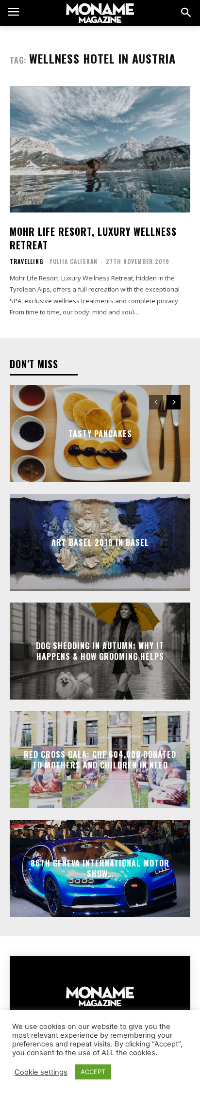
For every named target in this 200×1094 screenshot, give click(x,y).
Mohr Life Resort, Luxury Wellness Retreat (93, 238)
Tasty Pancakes (100, 433)
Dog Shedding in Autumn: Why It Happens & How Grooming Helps (100, 650)
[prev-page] (156, 402)
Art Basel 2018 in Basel (100, 542)
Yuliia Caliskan (74, 261)
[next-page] (174, 402)
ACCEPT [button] (93, 1072)
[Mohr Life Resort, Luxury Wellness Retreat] (100, 149)
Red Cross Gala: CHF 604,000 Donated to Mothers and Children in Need (100, 759)
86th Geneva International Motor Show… (100, 868)
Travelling (26, 261)
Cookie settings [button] (41, 1072)
